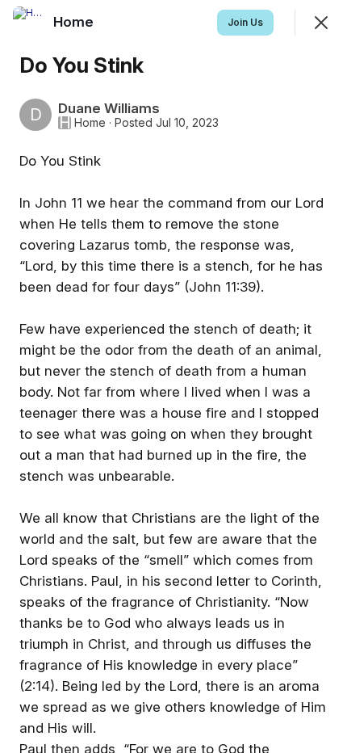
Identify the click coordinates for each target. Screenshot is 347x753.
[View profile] (29, 22)
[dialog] (173, 376)
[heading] (75, 22)
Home (90, 122)
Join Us (245, 22)
